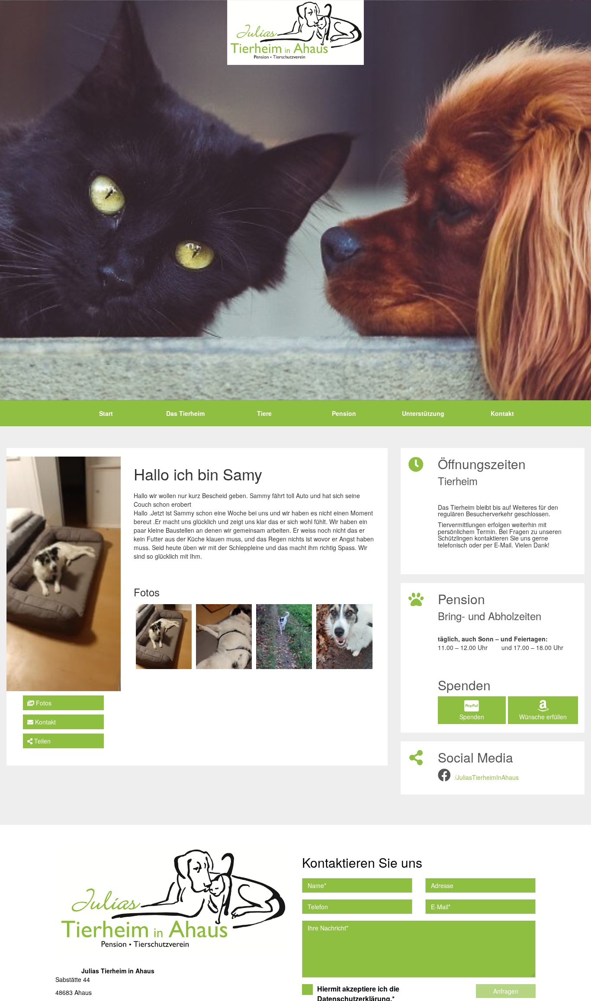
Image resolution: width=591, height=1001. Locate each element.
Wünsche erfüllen (543, 716)
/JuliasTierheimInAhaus (487, 777)
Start (106, 413)
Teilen (41, 741)
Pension (344, 413)
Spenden (471, 716)
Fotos (42, 702)
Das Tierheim (185, 413)
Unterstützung (423, 413)
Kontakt (502, 413)
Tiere (264, 413)
